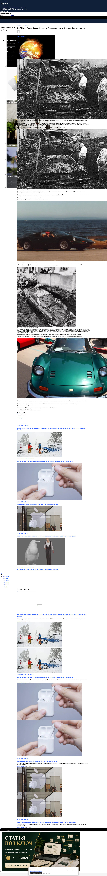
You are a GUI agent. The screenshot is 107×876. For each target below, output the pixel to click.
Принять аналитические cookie (35, 873)
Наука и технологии (9, 46)
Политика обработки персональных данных (14, 7)
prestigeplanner (21, 36)
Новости (6, 51)
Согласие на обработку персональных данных (14, 9)
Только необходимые (46, 873)
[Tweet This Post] (55, 43)
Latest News (5, 5)
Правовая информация (8, 8)
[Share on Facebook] (55, 42)
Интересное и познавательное (12, 34)
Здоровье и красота (9, 29)
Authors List (5, 3)
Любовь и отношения (10, 40)
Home (3, 4)
